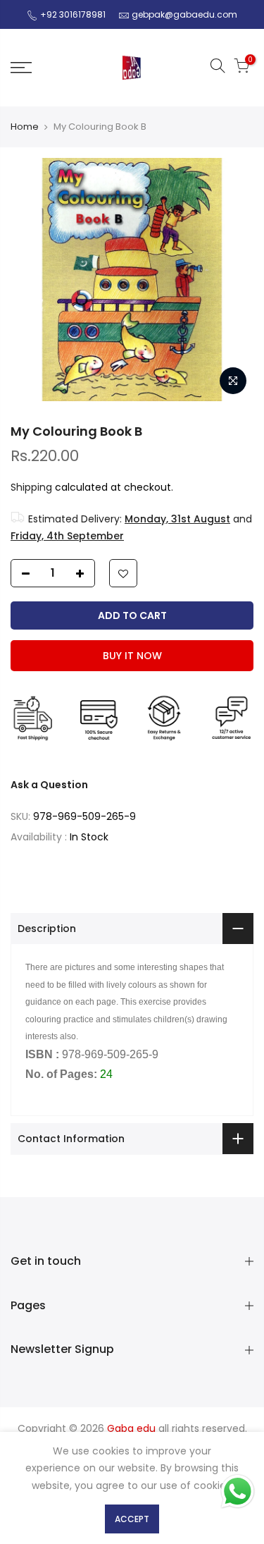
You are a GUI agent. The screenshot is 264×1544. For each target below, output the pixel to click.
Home (25, 127)
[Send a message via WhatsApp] (237, 1491)
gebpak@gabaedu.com (184, 14)
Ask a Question (49, 785)
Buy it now (132, 656)
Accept (132, 1519)
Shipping (31, 487)
